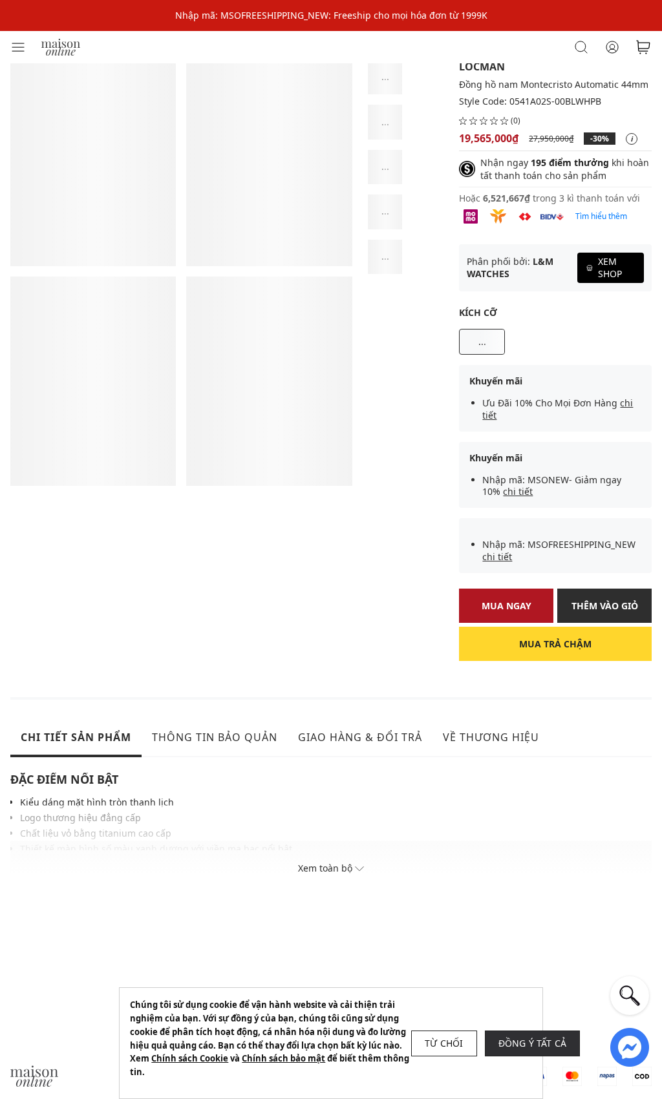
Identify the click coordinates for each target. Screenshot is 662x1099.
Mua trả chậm (555, 644)
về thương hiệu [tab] (491, 737)
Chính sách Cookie (189, 1058)
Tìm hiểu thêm (601, 216)
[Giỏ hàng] (643, 47)
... (482, 341)
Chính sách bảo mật (283, 1058)
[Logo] (60, 46)
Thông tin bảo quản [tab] (214, 737)
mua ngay (506, 606)
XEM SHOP (610, 267)
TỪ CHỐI (444, 1043)
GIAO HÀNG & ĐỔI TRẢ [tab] (360, 737)
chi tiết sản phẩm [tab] (76, 737)
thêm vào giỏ (604, 606)
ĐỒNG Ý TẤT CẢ (532, 1043)
